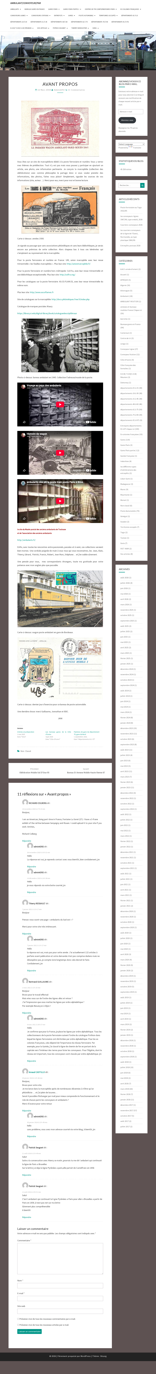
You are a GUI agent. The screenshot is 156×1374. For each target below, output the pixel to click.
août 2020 (124, 933)
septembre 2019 (127, 992)
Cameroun (124, 333)
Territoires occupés (107, 15)
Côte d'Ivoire (125, 360)
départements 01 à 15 (129, 15)
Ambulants (14, 9)
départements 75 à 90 (129, 415)
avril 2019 (124, 1019)
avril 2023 (124, 771)
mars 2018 (124, 1089)
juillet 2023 (125, 755)
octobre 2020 (125, 922)
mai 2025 (124, 642)
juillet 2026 (125, 583)
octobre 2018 (125, 1051)
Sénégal (123, 516)
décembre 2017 (126, 1105)
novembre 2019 (126, 981)
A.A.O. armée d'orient (129, 269)
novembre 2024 (126, 674)
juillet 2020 (125, 938)
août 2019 (124, 997)
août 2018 (124, 1062)
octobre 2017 (125, 1116)
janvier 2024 (125, 723)
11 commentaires (76, 90)
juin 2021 (124, 884)
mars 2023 (124, 776)
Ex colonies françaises (129, 9)
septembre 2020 (127, 927)
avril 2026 (124, 599)
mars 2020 (124, 959)
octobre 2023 (125, 739)
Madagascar (125, 484)
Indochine (124, 461)
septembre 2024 (127, 685)
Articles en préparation (25, 732)
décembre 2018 (126, 1040)
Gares (70, 15)
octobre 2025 (125, 615)
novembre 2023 (126, 733)
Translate (137, 147)
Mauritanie (124, 495)
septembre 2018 (127, 1056)
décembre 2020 (126, 911)
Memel (123, 500)
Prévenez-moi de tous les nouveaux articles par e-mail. (44, 1324)
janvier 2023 (125, 787)
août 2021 (124, 873)
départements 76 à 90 (99, 22)
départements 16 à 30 (18, 22)
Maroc (123, 489)
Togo (122, 532)
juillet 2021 (125, 879)
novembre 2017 (126, 1110)
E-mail (21, 1293)
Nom (20, 1280)
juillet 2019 (125, 1003)
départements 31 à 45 (39, 22)
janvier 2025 (125, 663)
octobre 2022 (125, 803)
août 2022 (124, 814)
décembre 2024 (126, 669)
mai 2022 (124, 830)
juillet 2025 (125, 631)
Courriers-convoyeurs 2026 (131, 225)
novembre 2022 (126, 798)
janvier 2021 (125, 906)
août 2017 (124, 1121)
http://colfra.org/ (67, 274)
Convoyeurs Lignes (18, 15)
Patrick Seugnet (59, 28)
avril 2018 (124, 1083)
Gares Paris (53, 9)
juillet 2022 (125, 819)
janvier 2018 (125, 1099)
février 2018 (125, 1094)
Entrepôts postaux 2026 (130, 245)
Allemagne (125, 290)
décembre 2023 (126, 728)
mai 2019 (124, 1013)
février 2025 (125, 658)
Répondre (26, 840)
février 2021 (125, 900)
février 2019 (125, 1029)
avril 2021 (124, 890)
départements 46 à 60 (59, 22)
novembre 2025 (126, 610)
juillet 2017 (125, 1126)
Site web (21, 1306)
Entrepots (58, 15)
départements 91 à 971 (120, 22)
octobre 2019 (125, 986)
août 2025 (124, 626)
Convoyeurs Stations (40, 15)
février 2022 (125, 841)
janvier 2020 (125, 970)
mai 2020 (124, 949)
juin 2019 (124, 1008)
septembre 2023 (127, 744)
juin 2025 (124, 637)
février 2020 (125, 965)
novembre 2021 (126, 857)
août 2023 (124, 750)
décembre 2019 (126, 976)
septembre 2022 (127, 809)
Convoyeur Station (128, 354)
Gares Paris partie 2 (71, 9)
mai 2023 (124, 766)
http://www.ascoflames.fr (41, 292)
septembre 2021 (127, 868)
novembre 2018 (126, 1046)
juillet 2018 (125, 1067)
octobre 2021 (125, 863)
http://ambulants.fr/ (26, 540)
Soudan (123, 521)
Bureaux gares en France (35, 9)
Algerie (123, 285)
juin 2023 (124, 760)
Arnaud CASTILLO (37, 1072)
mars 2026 (124, 604)
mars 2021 (124, 895)
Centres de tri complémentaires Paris (100, 9)
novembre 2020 (126, 916)
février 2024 (125, 717)
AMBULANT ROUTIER (129, 301)
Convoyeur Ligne (127, 349)
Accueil (123, 274)
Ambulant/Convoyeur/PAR (25, 3)
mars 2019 (124, 1024)
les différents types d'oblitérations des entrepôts (128, 469)
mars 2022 (124, 836)
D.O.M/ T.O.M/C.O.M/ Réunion (20, 28)
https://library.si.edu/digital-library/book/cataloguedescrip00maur (47, 313)
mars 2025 (124, 653)
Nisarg (103, 1356)
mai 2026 (124, 594)
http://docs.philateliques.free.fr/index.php (70, 299)
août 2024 (124, 690)
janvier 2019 (125, 1035)
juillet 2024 (125, 696)
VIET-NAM (124, 548)
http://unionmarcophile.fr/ (78, 263)
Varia (95, 28)
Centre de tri (125, 338)
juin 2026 (124, 588)
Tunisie (123, 538)
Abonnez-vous (127, 120)
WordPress (86, 1356)
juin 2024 (124, 701)
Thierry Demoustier (79, 28)
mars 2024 (124, 712)
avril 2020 (124, 954)
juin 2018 (124, 1072)
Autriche (123, 319)
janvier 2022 (125, 846)
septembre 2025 (127, 620)
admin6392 (59, 90)
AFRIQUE (124, 280)
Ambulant (124, 296)
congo (123, 343)
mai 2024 (124, 707)
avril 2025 (124, 647)
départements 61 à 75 (79, 22)
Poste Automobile (86, 15)
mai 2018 (124, 1078)
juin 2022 (124, 825)
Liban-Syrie (125, 478)
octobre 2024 (125, 680)
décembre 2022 (126, 793)
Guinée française (127, 456)
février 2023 (125, 782)
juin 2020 (124, 943)
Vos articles (42, 28)
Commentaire (24, 1240)
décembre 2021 (126, 852)
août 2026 (124, 577)
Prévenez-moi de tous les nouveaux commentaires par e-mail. (47, 1318)
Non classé (25, 751)
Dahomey (124, 382)
